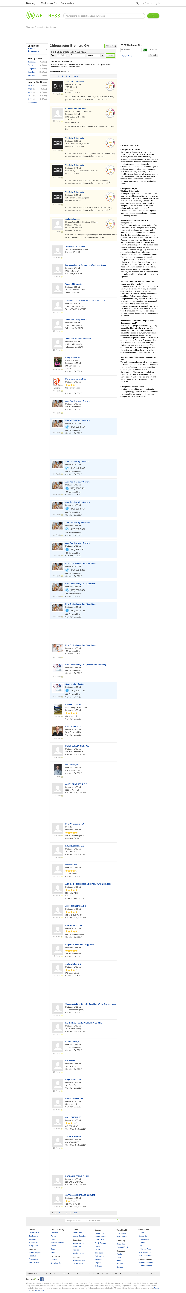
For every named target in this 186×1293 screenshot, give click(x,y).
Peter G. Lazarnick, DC (74, 824)
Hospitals (32, 1256)
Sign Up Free (142, 3)
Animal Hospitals (35, 1253)
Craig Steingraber (72, 219)
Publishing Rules (144, 1249)
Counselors (121, 1244)
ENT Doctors (99, 1240)
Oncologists (99, 1253)
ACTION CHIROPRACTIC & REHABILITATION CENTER (88, 884)
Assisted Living (78, 1243)
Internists (98, 1246)
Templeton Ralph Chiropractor (78, 339)
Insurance (76, 1257)
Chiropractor (40, 27)
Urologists (98, 1266)
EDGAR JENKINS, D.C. (74, 846)
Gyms (53, 1239)
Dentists (54, 1260)
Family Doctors (100, 1243)
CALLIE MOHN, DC (73, 1117)
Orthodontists (56, 1263)
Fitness (53, 1236)
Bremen (53, 27)
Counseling (121, 1241)
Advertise (141, 1243)
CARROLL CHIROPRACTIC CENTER (80, 1195)
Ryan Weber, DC (72, 765)
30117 (30, 96)
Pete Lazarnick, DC (73, 726)
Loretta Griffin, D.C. (73, 1042)
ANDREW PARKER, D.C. (75, 1137)
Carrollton (31, 72)
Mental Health (122, 1230)
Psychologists (122, 1237)
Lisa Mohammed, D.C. (74, 1098)
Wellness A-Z (48, 3)
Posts (119, 1257)
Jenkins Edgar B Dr (73, 964)
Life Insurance (78, 1264)
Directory (31, 3)
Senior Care (77, 1240)
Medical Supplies (79, 1236)
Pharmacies (33, 1259)
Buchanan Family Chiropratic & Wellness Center (85, 265)
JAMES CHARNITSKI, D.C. (76, 784)
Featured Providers (145, 1262)
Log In (157, 3)
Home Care (77, 1247)
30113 (30, 89)
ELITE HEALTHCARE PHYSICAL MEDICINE (83, 1023)
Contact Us (142, 1236)
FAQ (140, 1246)
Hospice (76, 1250)
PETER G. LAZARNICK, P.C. (77, 746)
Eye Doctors (33, 1236)
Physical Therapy (57, 1243)
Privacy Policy (126, 56)
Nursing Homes (78, 1253)
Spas (53, 1249)
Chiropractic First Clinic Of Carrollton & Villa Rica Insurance (90, 1004)
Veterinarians (34, 1262)
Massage (32, 1239)
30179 (30, 99)
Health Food (77, 1233)
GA (47, 27)
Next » (75, 76)
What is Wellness (144, 1252)
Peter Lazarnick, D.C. (74, 925)
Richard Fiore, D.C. (73, 865)
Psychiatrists (121, 1233)
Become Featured (145, 1266)
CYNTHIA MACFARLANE (75, 108)
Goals (119, 1260)
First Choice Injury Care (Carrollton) (80, 563)
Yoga (53, 1252)
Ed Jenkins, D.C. (72, 1061)
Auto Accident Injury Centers (77, 401)
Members (120, 1254)
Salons (53, 1246)
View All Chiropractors (33, 50)
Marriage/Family (123, 1247)
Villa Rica (31, 75)
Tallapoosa (32, 69)
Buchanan (32, 62)
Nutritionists (33, 1243)
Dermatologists (100, 1237)
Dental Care (55, 1256)
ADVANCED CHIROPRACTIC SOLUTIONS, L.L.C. (85, 301)
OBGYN (97, 1250)
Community (66, 3)
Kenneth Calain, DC (73, 704)
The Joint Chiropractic (74, 81)
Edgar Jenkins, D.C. (73, 1080)
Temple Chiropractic (73, 284)
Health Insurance (79, 1260)
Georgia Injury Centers (74, 684)
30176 (30, 92)
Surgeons (98, 1263)
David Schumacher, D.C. (75, 379)
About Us (141, 1233)
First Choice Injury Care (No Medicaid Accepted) (85, 665)
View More (33, 102)
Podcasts (120, 1264)
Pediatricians (99, 1256)
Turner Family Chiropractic (76, 246)
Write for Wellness (145, 1256)
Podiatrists (98, 1259)
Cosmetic (54, 1233)
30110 (30, 85)
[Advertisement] (75, 35)
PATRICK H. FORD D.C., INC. (77, 1176)
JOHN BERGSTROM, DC (75, 906)
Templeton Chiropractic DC (76, 320)
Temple (30, 65)
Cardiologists (99, 1233)
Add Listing (111, 46)
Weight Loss (33, 1246)
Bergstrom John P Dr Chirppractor (79, 945)
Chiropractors (34, 1233)
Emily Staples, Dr (72, 357)
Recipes (120, 1267)
